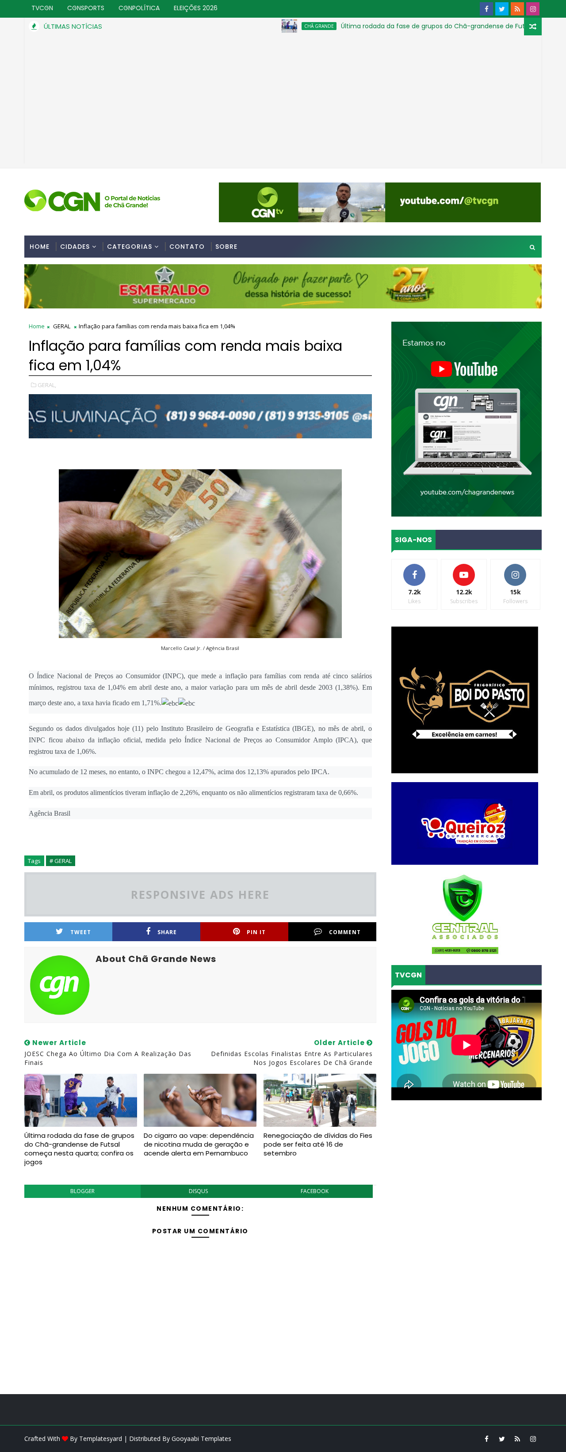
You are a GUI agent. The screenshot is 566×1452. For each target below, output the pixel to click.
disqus (198, 1191)
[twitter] (502, 8)
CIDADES (75, 246)
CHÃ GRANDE (276, 26)
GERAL (61, 326)
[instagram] (532, 8)
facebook (315, 1191)
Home (40, 246)
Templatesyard (100, 1438)
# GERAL (61, 861)
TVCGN (42, 8)
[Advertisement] (283, 101)
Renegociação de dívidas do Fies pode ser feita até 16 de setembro (318, 1144)
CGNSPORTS (85, 8)
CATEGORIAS (129, 246)
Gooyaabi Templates (201, 1438)
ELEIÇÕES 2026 (196, 8)
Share (167, 932)
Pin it (256, 932)
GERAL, (47, 385)
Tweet (80, 932)
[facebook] (486, 8)
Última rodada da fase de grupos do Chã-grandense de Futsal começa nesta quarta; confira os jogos (79, 1149)
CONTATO (187, 246)
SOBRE (226, 246)
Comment (345, 932)
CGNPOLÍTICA (139, 8)
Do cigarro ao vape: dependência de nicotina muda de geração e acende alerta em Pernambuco (199, 1144)
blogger (82, 1191)
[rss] (517, 8)
